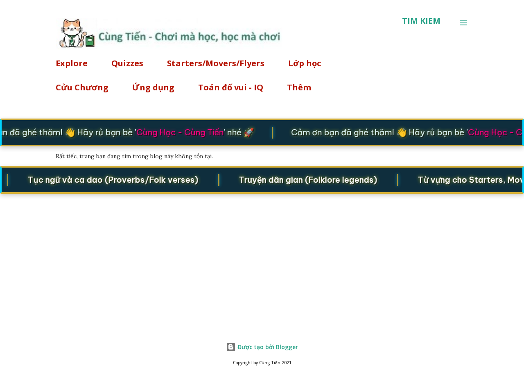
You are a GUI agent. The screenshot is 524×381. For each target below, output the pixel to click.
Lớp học (304, 63)
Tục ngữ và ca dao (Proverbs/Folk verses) (110, 179)
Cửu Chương (82, 87)
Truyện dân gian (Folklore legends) (305, 179)
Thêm (299, 87)
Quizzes (127, 63)
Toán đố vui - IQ (230, 87)
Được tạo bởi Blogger (267, 347)
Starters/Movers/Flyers (215, 63)
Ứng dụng (153, 87)
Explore (72, 63)
